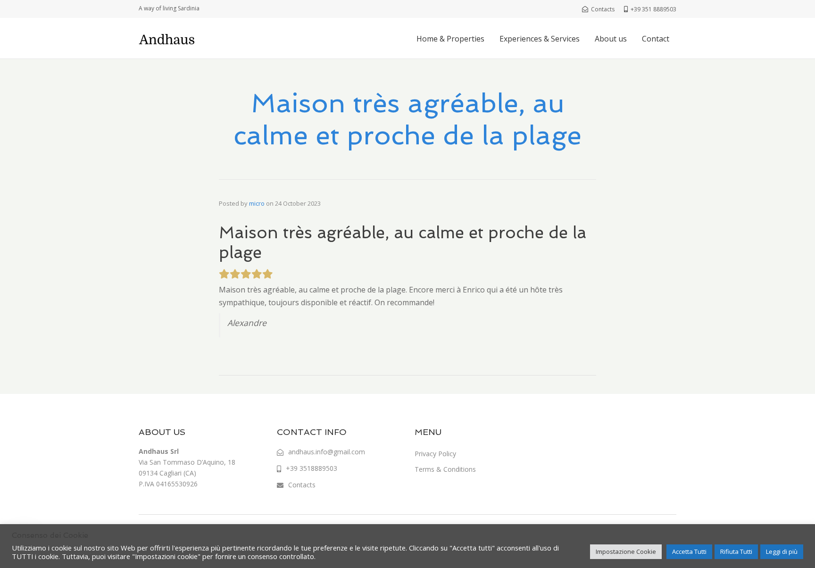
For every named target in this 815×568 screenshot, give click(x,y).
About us (611, 38)
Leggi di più (782, 551)
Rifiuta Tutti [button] (736, 551)
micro (257, 203)
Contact (655, 38)
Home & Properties (450, 38)
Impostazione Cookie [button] (626, 551)
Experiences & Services (539, 38)
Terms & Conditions (445, 469)
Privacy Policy (435, 453)
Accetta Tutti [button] (689, 551)
